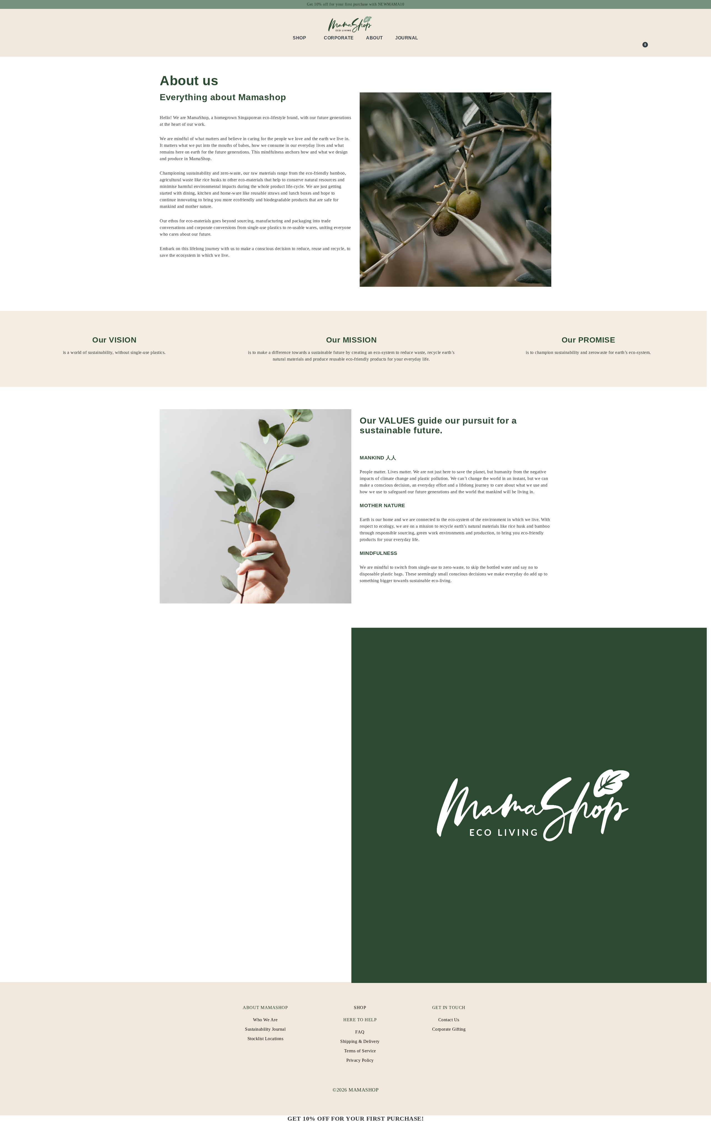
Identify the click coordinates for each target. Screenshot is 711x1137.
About (374, 38)
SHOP (360, 1007)
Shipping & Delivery (360, 1041)
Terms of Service (360, 1050)
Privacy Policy (360, 1060)
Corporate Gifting (449, 1029)
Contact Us (448, 1019)
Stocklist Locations (265, 1038)
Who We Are (265, 1019)
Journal (406, 38)
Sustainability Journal (265, 1029)
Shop (299, 38)
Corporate (339, 38)
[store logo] (355, 24)
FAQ (360, 1032)
